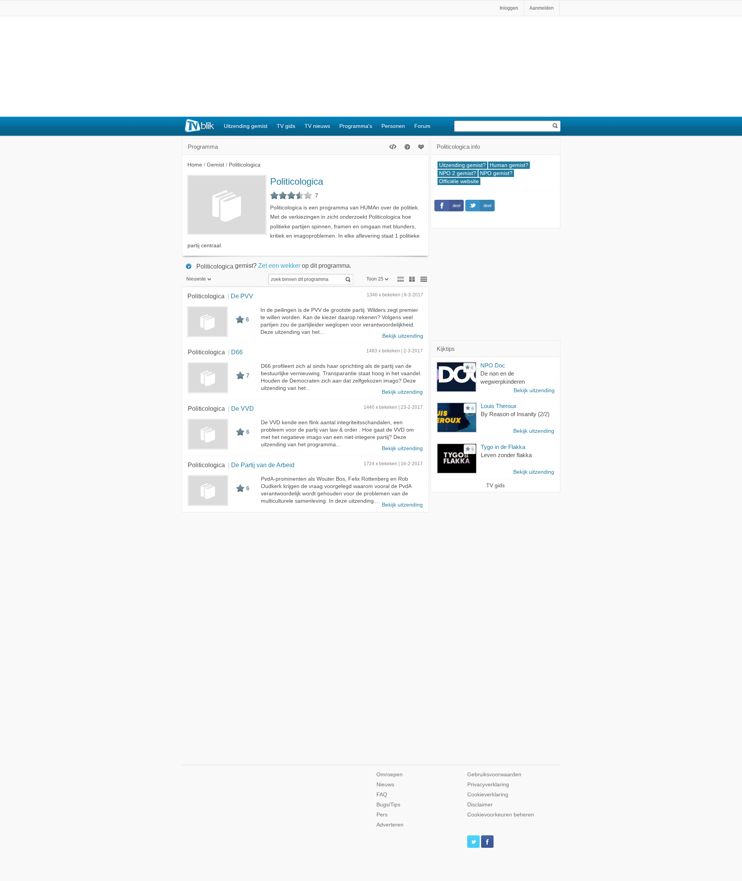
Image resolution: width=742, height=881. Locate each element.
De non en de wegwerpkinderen (502, 377)
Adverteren (389, 825)
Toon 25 (374, 279)
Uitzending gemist (245, 126)
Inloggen (509, 8)
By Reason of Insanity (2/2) (515, 414)
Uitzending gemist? (462, 165)
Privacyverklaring (488, 784)
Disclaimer (480, 805)
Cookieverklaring (487, 795)
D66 (237, 352)
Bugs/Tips (388, 805)
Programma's (355, 126)
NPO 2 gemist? (457, 173)
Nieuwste (196, 279)
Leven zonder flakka (506, 455)
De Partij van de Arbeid (262, 464)
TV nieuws (317, 126)
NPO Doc (492, 365)
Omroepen (389, 774)
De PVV (242, 296)
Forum (422, 126)
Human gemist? (509, 165)
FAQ (381, 795)
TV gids (286, 126)
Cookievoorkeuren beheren (500, 815)
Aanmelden (541, 8)
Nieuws (385, 784)
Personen (393, 126)
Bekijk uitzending (402, 336)
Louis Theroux (499, 406)
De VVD (242, 408)
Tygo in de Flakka (503, 447)
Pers (382, 815)
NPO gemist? (496, 173)
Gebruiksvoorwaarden (494, 774)
